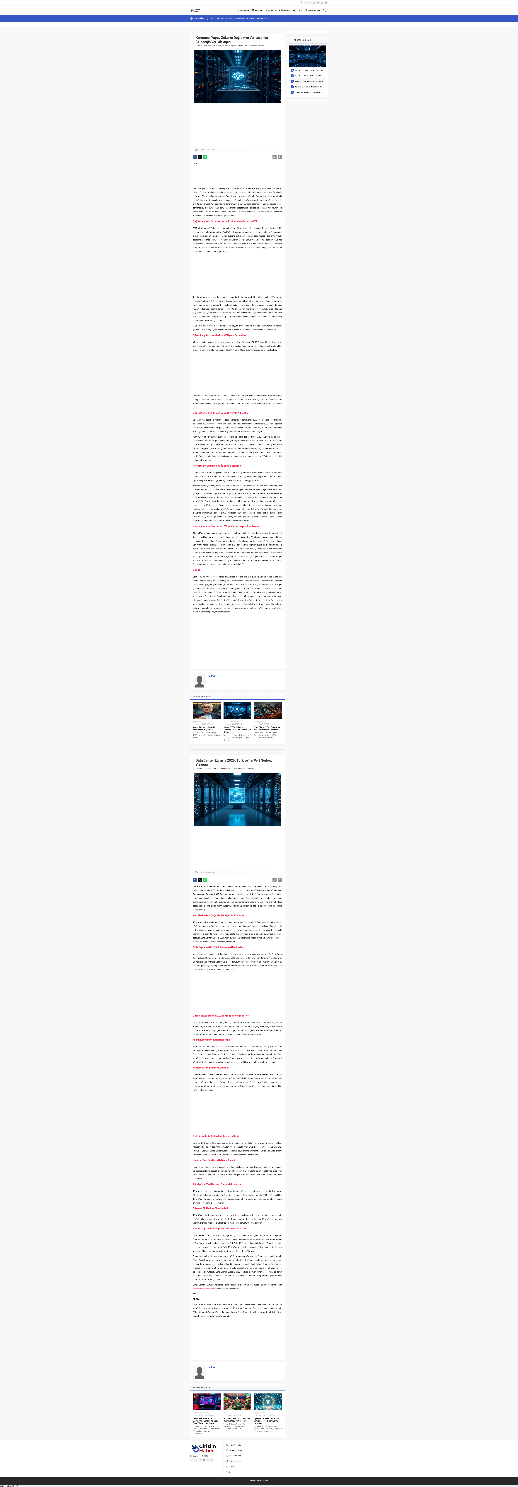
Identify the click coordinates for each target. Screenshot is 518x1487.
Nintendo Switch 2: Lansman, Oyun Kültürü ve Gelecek (237, 1419)
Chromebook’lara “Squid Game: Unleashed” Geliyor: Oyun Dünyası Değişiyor (205, 1420)
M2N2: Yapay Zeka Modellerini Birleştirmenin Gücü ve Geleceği (309, 87)
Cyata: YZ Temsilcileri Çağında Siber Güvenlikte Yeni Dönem (237, 729)
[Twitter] (310, 2)
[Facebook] (306, 2)
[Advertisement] (237, 125)
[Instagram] (314, 2)
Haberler (227, 722)
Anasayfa (199, 45)
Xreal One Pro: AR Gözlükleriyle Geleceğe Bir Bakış (309, 75)
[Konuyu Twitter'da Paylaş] (200, 157)
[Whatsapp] (322, 2)
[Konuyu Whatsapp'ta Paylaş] (205, 157)
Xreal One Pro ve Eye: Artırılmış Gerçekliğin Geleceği (309, 70)
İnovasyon (207, 45)
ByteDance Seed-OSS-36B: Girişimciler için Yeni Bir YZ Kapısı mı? (266, 1420)
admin (212, 675)
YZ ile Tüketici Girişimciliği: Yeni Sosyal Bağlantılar (231, 18)
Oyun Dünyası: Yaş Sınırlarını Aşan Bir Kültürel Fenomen (267, 728)
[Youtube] (318, 2)
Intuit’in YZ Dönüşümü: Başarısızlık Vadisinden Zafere (309, 92)
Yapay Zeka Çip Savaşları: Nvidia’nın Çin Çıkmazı (205, 728)
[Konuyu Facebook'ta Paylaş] (195, 157)
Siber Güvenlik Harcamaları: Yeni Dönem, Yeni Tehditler (309, 81)
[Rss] (326, 2)
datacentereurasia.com (203, 1288)
